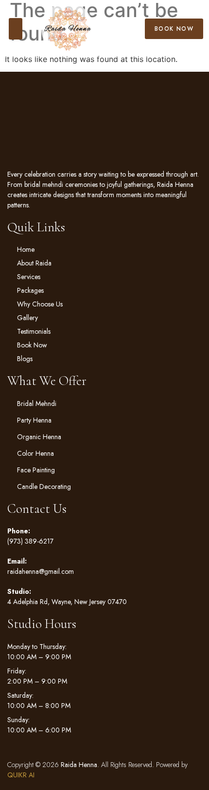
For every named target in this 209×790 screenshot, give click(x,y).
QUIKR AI (21, 775)
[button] (15, 29)
